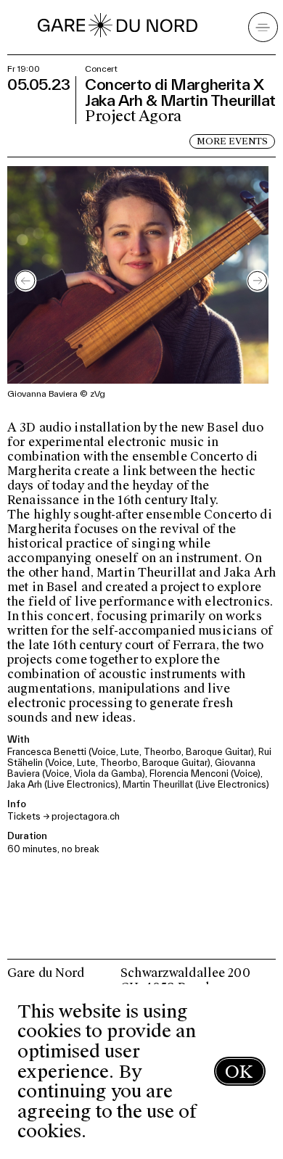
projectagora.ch (86, 816)
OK (239, 1071)
